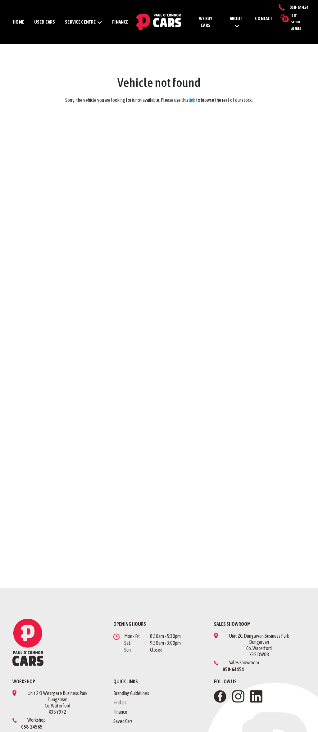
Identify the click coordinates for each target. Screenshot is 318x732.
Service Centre (80, 22)
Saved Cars (123, 721)
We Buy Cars (205, 22)
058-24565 (32, 727)
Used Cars (44, 22)
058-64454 (299, 7)
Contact (263, 18)
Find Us (119, 702)
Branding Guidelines (131, 693)
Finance (120, 22)
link (192, 100)
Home (18, 22)
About (236, 18)
